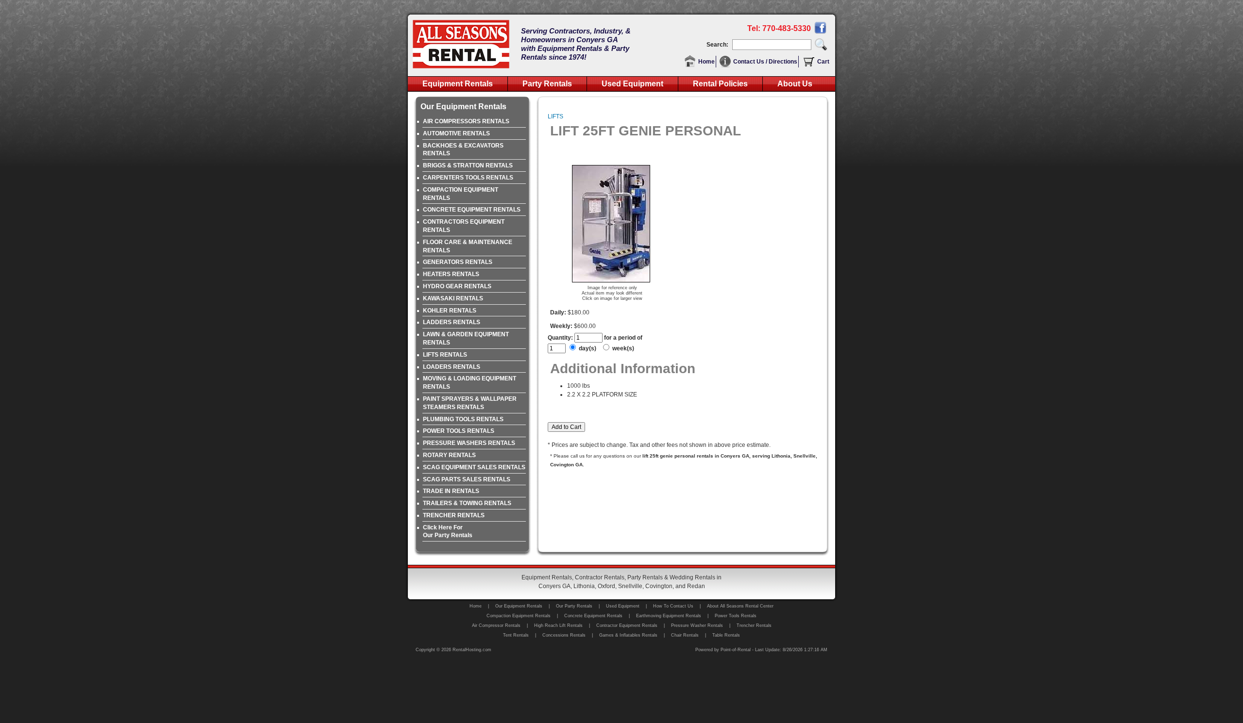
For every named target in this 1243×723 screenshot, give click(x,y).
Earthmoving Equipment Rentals (668, 615)
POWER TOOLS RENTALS (458, 430)
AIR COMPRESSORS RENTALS (466, 121)
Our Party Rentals (574, 606)
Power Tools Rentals (735, 615)
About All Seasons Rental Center (740, 606)
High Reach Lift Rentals (558, 625)
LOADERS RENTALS (451, 366)
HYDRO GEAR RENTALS (457, 286)
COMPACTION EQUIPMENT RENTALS (460, 193)
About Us (794, 84)
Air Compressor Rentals (496, 625)
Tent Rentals (516, 635)
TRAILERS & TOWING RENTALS (467, 503)
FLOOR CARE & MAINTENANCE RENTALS (467, 246)
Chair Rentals (685, 635)
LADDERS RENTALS (451, 322)
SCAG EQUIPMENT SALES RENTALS (474, 467)
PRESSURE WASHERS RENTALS (469, 443)
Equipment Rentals (457, 84)
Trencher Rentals (754, 625)
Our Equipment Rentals (518, 606)
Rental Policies (720, 84)
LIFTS (555, 116)
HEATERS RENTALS (451, 274)
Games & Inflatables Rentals (628, 635)
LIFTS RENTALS (445, 354)
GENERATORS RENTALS (457, 262)
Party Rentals (547, 84)
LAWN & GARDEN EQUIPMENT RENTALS (466, 338)
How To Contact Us (673, 606)
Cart (823, 61)
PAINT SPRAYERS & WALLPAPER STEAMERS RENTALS (470, 403)
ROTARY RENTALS (449, 455)
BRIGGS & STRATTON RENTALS (468, 165)
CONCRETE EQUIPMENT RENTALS (472, 209)
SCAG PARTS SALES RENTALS (466, 479)
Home (706, 61)
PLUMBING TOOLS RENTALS (463, 419)
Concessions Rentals (564, 635)
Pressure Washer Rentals (697, 625)
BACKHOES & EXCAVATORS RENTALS (463, 149)
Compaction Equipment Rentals (519, 615)
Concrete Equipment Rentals (593, 615)
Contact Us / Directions (765, 61)
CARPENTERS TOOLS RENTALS (468, 177)
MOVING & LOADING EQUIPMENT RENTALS (469, 382)
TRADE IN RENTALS (451, 491)
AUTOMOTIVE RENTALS (456, 133)
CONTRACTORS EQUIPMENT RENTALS (463, 225)
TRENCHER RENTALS (454, 515)
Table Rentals (726, 635)
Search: (718, 44)
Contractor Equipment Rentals (626, 625)
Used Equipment (632, 84)
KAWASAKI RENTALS (453, 298)
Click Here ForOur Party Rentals (447, 531)
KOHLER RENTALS (449, 310)
